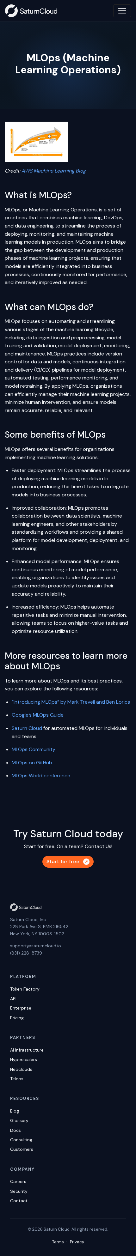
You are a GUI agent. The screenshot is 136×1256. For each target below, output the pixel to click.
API (13, 998)
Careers (18, 1181)
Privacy (77, 1242)
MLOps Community (33, 749)
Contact (19, 1201)
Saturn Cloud (27, 728)
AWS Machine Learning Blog (54, 170)
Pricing (17, 1018)
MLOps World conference (41, 775)
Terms (58, 1242)
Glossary (19, 1120)
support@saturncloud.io (35, 946)
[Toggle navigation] (122, 10)
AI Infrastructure (27, 1050)
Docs (15, 1130)
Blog (14, 1111)
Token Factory (25, 989)
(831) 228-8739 (26, 953)
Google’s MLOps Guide (38, 715)
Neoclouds (21, 1069)
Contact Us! (98, 846)
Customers (21, 1149)
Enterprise (20, 1008)
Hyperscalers (23, 1059)
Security (19, 1191)
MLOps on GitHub (32, 762)
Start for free (62, 861)
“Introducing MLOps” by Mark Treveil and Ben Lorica (71, 702)
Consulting (21, 1140)
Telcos (16, 1079)
